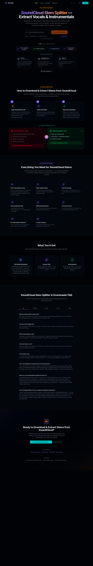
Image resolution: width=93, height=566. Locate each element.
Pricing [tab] (58, 312)
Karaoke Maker (59, 456)
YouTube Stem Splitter (35, 456)
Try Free (85, 3)
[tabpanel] (46, 361)
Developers (47, 3)
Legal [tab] (69, 312)
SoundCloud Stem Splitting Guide (33, 464)
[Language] (74, 3)
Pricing (42, 3)
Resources (54, 3)
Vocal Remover (44, 456)
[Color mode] (72, 3)
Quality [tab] (46, 312)
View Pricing (58, 446)
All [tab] (23, 312)
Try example (64, 36)
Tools (36, 3)
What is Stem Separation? (61, 464)
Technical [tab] (35, 312)
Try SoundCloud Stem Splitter (40, 446)
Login (79, 3)
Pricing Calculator (46, 75)
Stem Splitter (52, 456)
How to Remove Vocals (48, 464)
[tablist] (46, 312)
